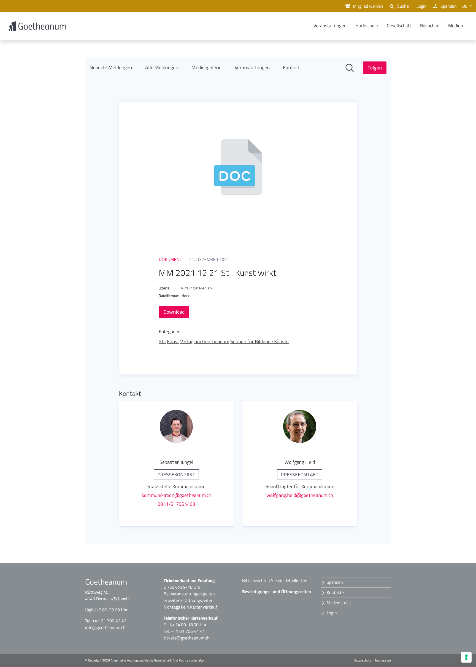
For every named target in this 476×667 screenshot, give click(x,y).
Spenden (448, 6)
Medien (455, 25)
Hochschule (366, 25)
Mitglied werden (368, 6)
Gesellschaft (399, 25)
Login (421, 6)
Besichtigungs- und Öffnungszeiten (276, 591)
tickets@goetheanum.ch (187, 637)
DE (465, 6)
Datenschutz (362, 660)
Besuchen (429, 25)
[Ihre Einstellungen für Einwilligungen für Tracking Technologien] (466, 657)
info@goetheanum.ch (105, 627)
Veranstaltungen (330, 25)
